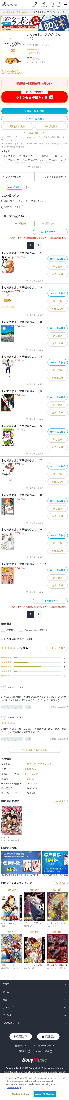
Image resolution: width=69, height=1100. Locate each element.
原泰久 (4, 926)
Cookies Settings (20, 1094)
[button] (44, 1051)
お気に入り (19, 126)
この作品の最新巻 (54, 177)
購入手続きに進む (36, 111)
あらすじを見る (36, 281)
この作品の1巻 (13, 177)
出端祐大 (21, 840)
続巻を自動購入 (14, 187)
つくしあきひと (53, 926)
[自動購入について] (27, 187)
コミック (13, 38)
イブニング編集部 (9, 840)
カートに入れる (36, 118)
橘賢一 (34, 968)
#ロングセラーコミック (14, 201)
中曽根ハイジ (52, 968)
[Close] (63, 1078)
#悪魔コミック (37, 201)
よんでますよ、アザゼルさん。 (16, 12)
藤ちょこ (20, 968)
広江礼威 (28, 926)
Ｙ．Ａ (13, 968)
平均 (19, 648)
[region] (34, 1086)
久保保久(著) (32, 45)
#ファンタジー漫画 (12, 207)
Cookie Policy (14, 1087)
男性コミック (45, 764)
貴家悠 (27, 968)
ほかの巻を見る (37, 132)
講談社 (30, 778)
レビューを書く (33, 53)
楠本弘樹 (5, 968)
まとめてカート (52, 232)
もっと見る (36, 167)
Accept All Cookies (44, 1094)
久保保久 (10, 630)
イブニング (44, 45)
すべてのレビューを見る (34, 749)
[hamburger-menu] (65, 4)
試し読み (53, 126)
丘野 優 (62, 968)
